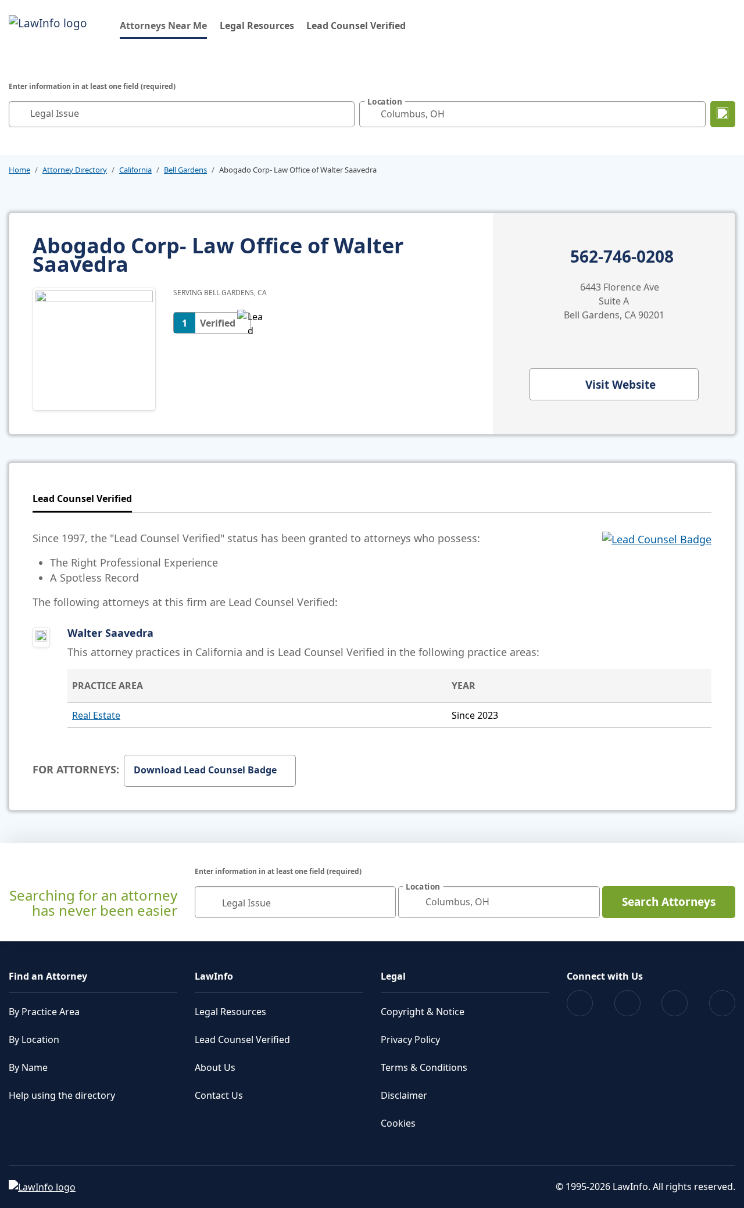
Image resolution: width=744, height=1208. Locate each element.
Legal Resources (257, 25)
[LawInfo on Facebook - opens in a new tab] (580, 1003)
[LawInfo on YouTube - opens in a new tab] (674, 1003)
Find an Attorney (48, 976)
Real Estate (96, 715)
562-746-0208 (622, 257)
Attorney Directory (74, 169)
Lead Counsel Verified (356, 25)
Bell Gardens (185, 169)
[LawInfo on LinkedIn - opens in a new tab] (722, 1003)
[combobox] (182, 114)
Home (19, 169)
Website (620, 384)
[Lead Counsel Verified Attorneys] (656, 570)
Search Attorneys (669, 901)
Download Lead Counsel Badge (205, 769)
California (135, 169)
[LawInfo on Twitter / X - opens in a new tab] (627, 1003)
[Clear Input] (343, 114)
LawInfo (214, 976)
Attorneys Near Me (163, 25)
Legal (393, 976)
